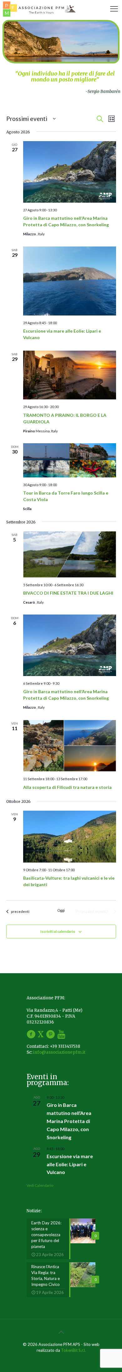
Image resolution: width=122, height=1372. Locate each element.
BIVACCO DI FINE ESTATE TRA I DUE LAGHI (68, 593)
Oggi (61, 910)
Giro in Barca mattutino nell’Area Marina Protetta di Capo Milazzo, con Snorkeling (69, 1121)
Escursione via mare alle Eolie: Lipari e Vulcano (70, 1164)
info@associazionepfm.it (59, 1052)
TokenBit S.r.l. (73, 1350)
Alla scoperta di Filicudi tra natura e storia (67, 787)
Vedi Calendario (40, 1185)
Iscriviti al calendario (57, 931)
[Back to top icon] (61, 1331)
